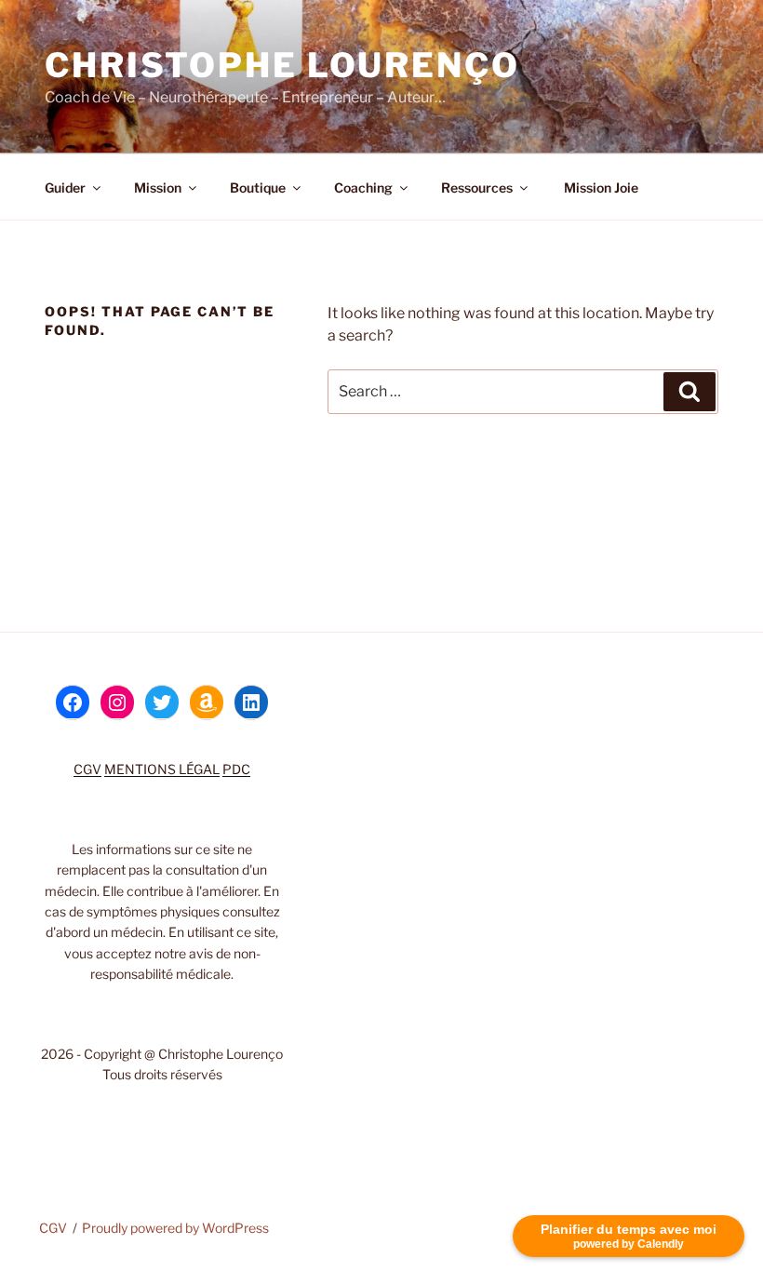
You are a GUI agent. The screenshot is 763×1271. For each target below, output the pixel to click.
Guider (65, 187)
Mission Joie (599, 187)
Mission (157, 187)
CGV (87, 769)
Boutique (258, 187)
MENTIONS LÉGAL (162, 769)
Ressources (477, 187)
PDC (236, 769)
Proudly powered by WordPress (175, 1228)
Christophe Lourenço (282, 65)
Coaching (363, 187)
